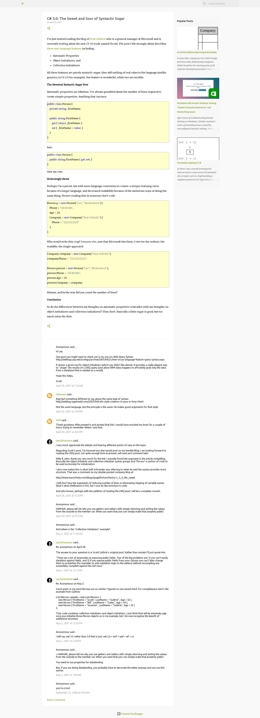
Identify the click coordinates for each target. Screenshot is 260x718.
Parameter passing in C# (189, 163)
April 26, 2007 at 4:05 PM (69, 432)
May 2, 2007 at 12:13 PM (69, 570)
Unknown (61, 394)
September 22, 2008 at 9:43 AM (73, 692)
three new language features (64, 48)
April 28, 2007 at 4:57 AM (69, 516)
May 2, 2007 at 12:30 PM (69, 623)
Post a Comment (56, 699)
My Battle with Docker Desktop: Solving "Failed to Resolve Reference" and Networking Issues (196, 107)
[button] (49, 28)
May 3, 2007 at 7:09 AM (68, 675)
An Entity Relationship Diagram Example (197, 52)
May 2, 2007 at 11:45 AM (69, 533)
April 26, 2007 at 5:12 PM (69, 495)
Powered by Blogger (132, 713)
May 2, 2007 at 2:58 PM (68, 641)
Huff (58, 420)
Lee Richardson (64, 440)
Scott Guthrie (98, 38)
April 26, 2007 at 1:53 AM (69, 385)
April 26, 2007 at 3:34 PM (69, 411)
